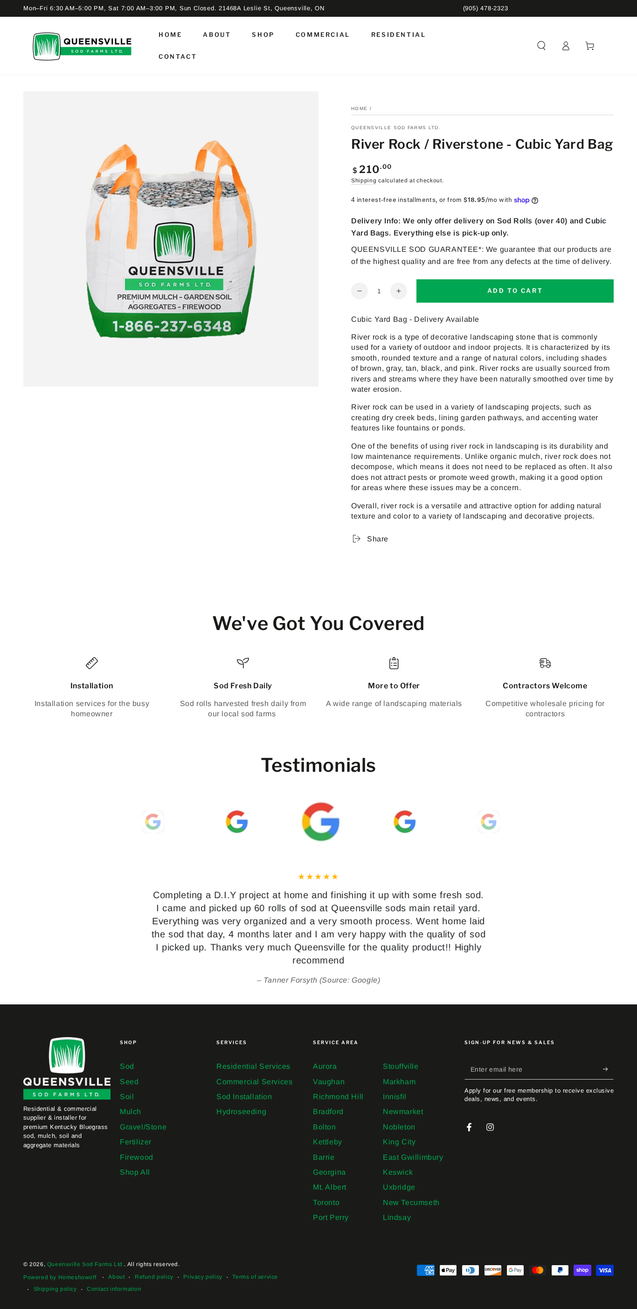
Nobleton (399, 1127)
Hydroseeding (241, 1111)
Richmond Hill (338, 1097)
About (116, 1277)
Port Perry (331, 1217)
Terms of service (255, 1277)
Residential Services (253, 1066)
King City (399, 1142)
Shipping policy (55, 1289)
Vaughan (329, 1082)
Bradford (328, 1111)
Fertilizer (136, 1142)
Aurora (325, 1066)
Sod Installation (244, 1097)
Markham (399, 1082)
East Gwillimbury (413, 1157)
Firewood (136, 1157)
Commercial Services (254, 1082)
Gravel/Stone (143, 1127)
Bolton (324, 1127)
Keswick (398, 1172)
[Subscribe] (608, 1069)
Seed (129, 1082)
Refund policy (154, 1277)
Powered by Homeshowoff (59, 1277)
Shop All (135, 1172)
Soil (127, 1097)
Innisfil (395, 1097)
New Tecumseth (411, 1202)
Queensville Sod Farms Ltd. (396, 127)
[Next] (507, 821)
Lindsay (397, 1217)
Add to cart (515, 290)
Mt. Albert (329, 1187)
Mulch (130, 1111)
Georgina (329, 1172)
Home (359, 108)
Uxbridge (399, 1187)
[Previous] (129, 821)
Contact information (114, 1289)
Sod (127, 1066)
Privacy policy (202, 1277)
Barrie (324, 1157)
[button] (541, 45)
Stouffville (401, 1066)
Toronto (326, 1202)
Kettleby (327, 1142)
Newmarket (403, 1111)
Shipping (364, 180)
